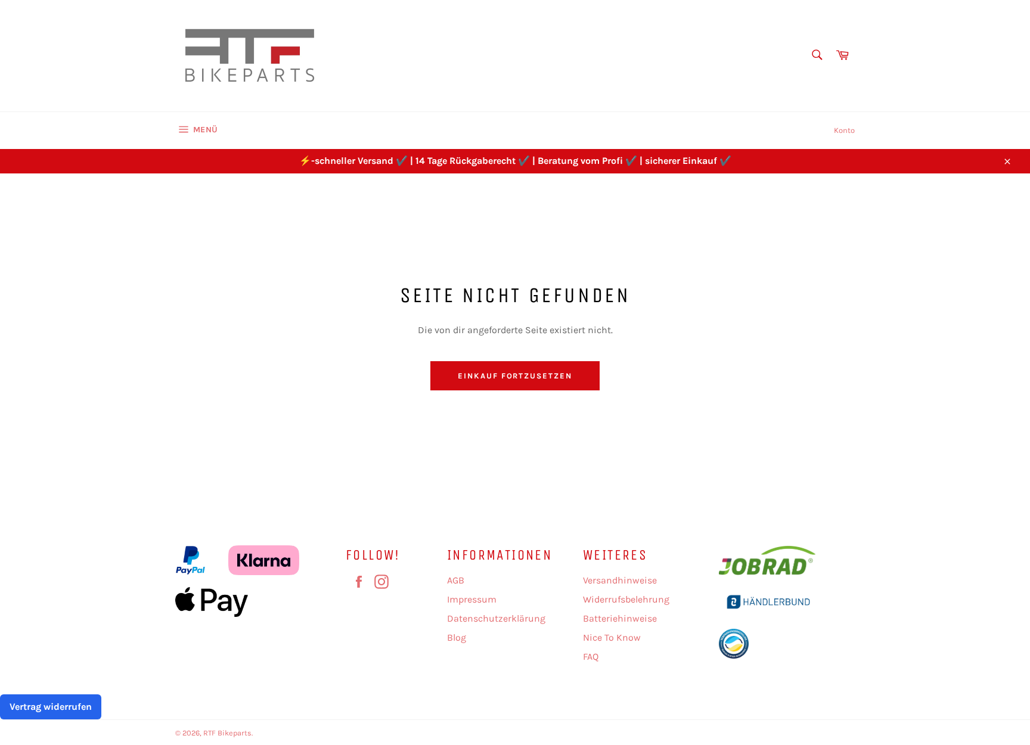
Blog (456, 637)
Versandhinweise (620, 580)
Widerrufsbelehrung (626, 599)
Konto (844, 130)
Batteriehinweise (620, 618)
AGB (455, 580)
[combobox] (816, 55)
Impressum (472, 599)
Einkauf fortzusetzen (515, 375)
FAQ (590, 656)
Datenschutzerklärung (496, 618)
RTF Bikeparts (227, 732)
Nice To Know (612, 637)
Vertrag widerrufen (51, 706)
